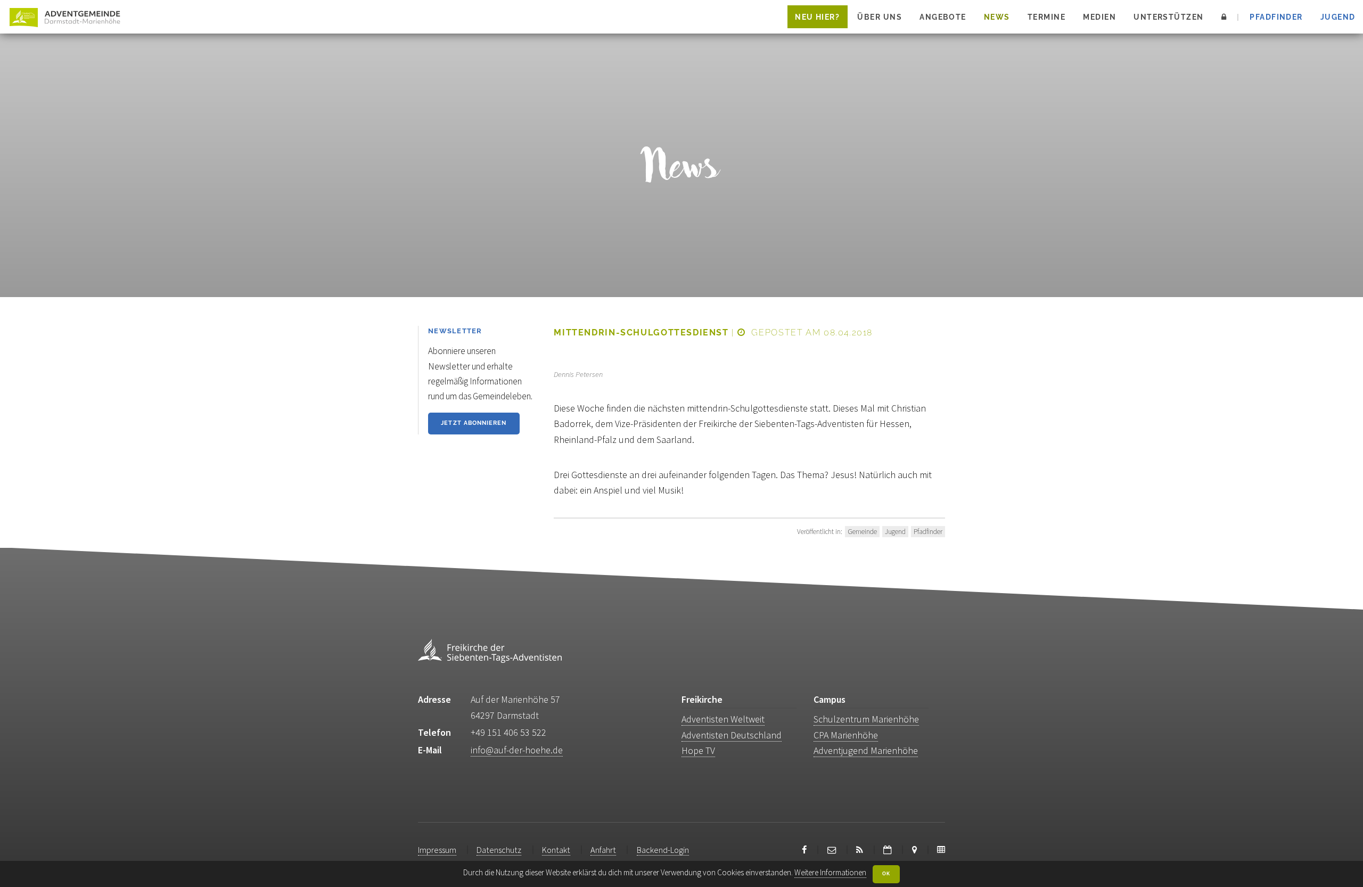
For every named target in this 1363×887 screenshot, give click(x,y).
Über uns (879, 16)
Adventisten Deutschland (732, 735)
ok (886, 873)
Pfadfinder (1276, 16)
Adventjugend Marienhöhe (866, 750)
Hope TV (698, 750)
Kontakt (556, 849)
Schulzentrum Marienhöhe (866, 719)
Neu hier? (817, 16)
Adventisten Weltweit (723, 719)
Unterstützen (1168, 16)
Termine (1046, 16)
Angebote (942, 16)
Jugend (1338, 16)
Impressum (437, 849)
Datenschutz (499, 849)
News (997, 16)
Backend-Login (663, 849)
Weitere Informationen (830, 872)
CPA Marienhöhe (846, 735)
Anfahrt (603, 849)
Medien (1099, 16)
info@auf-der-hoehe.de (517, 750)
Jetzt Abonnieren (473, 423)
